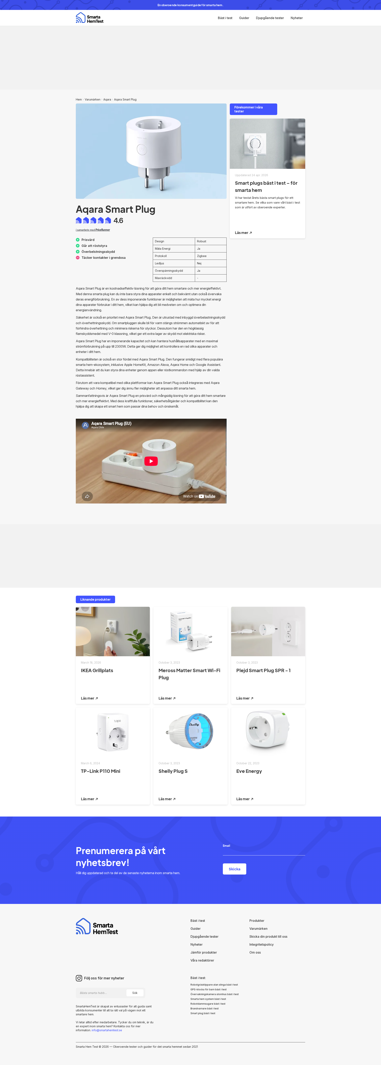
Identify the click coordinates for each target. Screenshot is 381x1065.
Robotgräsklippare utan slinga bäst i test (214, 984)
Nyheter (297, 18)
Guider (244, 18)
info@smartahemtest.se (106, 1030)
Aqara (107, 99)
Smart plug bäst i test (202, 1013)
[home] (89, 17)
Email (226, 845)
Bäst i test (225, 18)
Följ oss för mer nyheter (104, 978)
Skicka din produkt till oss (268, 936)
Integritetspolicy (261, 944)
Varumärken (92, 99)
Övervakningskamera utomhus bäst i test (214, 994)
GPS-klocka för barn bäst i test (208, 989)
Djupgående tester (270, 18)
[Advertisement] (190, 58)
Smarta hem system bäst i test (208, 998)
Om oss (255, 952)
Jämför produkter (203, 952)
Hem (79, 99)
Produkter (256, 921)
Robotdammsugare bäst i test (207, 1003)
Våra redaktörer (202, 960)
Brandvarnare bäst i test (204, 1008)
